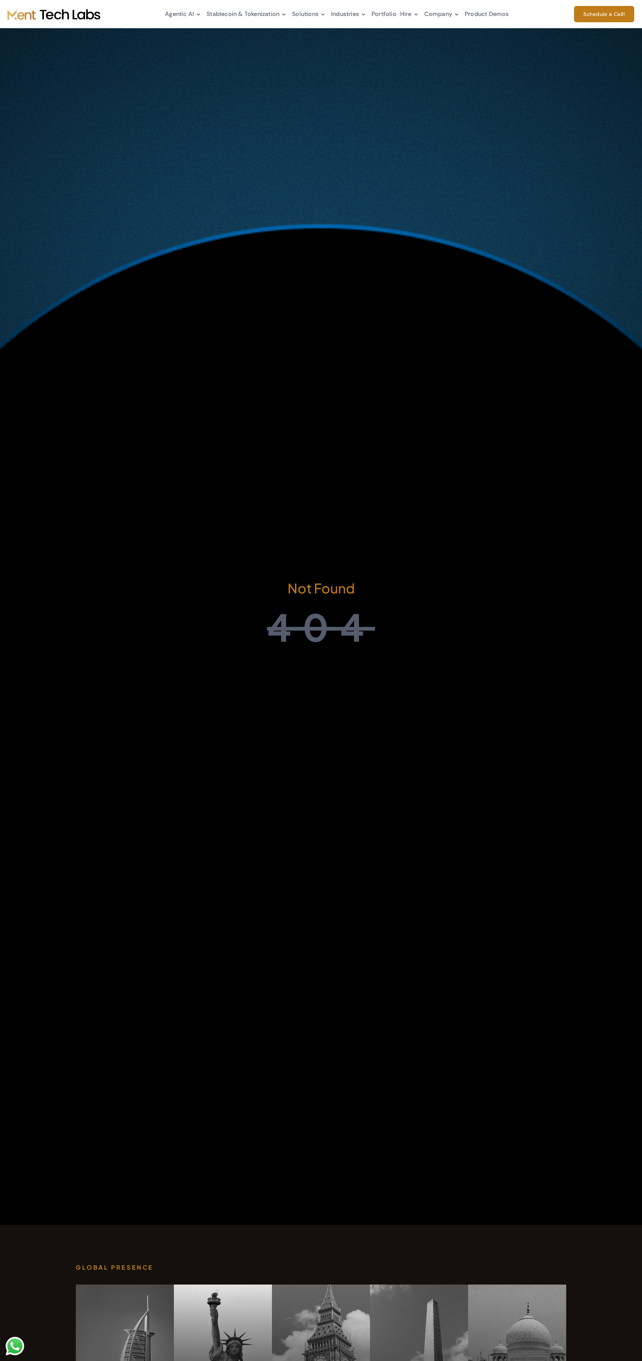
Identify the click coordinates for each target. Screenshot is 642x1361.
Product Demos (487, 14)
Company (438, 14)
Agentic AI (179, 14)
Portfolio (384, 14)
